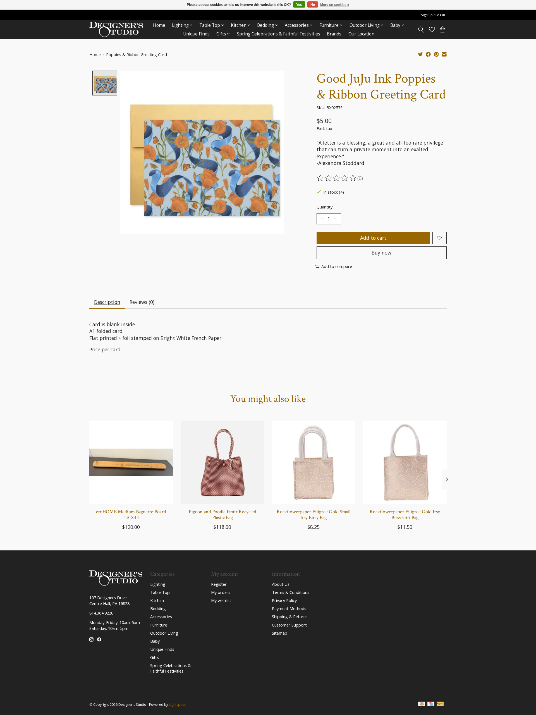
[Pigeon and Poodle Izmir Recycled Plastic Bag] (222, 462)
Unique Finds (196, 34)
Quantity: (325, 207)
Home (159, 25)
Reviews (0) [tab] (142, 302)
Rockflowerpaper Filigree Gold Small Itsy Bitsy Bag (313, 514)
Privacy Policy (284, 600)
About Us (280, 584)
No (312, 5)
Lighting (157, 584)
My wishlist (221, 600)
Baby (155, 641)
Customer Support (289, 625)
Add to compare (336, 266)
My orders (220, 592)
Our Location (361, 34)
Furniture (158, 625)
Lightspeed (177, 704)
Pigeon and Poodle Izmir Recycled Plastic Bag (222, 514)
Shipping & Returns (290, 616)
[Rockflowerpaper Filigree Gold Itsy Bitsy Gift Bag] (405, 462)
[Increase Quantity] (335, 219)
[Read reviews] (337, 178)
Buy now (381, 252)
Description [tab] (107, 302)
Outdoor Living (164, 633)
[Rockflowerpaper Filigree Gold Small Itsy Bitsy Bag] (313, 462)
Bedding (158, 608)
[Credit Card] (430, 704)
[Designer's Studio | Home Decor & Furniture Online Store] (116, 29)
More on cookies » (334, 5)
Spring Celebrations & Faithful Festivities (278, 34)
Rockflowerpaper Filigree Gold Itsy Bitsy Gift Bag (405, 514)
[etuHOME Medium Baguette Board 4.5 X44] (131, 462)
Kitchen (157, 600)
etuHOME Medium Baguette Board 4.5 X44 (131, 514)
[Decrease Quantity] (323, 219)
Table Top (160, 592)
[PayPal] (440, 704)
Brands (334, 34)
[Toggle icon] (421, 30)
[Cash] (421, 704)
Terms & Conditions (290, 592)
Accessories (161, 616)
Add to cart (373, 237)
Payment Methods (289, 608)
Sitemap (279, 633)
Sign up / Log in (433, 15)
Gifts (154, 657)
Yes (299, 5)
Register (219, 584)
